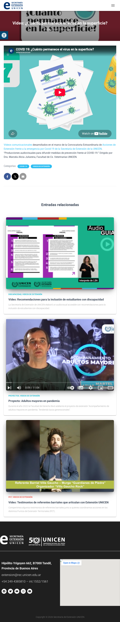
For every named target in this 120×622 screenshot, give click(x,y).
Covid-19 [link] (23, 166)
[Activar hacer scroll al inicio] (114, 616)
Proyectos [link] (13, 396)
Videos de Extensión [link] (41, 166)
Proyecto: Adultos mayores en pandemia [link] (34, 401)
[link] (4, 35)
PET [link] (10, 497)
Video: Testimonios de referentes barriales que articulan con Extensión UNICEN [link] (58, 502)
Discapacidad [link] (14, 294)
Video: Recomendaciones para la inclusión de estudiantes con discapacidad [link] (56, 299)
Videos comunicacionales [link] (18, 144)
